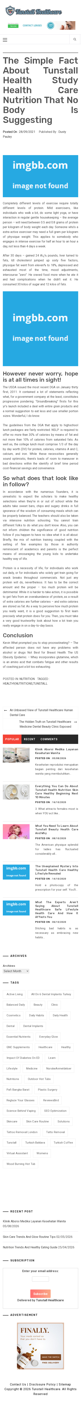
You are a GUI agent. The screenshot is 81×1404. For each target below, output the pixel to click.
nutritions (24, 683)
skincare (12, 1121)
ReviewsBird (51, 1100)
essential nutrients (19, 1036)
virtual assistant (17, 1153)
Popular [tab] (12, 739)
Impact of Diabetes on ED (23, 1058)
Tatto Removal (55, 1132)
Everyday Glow (48, 1036)
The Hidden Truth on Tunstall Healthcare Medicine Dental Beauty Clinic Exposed (45, 724)
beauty (38, 1004)
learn (52, 1058)
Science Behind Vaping (21, 1110)
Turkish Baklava (35, 1142)
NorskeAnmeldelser (58, 1068)
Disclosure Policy (42, 1384)
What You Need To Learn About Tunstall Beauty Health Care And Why (56, 829)
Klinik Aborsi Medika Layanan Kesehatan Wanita (34, 1221)
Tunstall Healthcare (50, 1300)
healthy (9, 683)
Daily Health (60, 1015)
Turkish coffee (63, 1142)
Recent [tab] (29, 739)
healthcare (46, 1047)
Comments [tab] (49, 739)
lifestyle (12, 1068)
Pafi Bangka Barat (18, 1089)
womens (42, 1153)
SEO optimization (55, 1110)
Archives (9, 965)
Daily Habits (36, 1015)
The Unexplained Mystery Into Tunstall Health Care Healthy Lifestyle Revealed (56, 870)
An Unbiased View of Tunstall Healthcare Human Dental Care (41, 712)
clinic (54, 1004)
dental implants (33, 1026)
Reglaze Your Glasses (21, 1100)
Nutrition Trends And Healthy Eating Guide (30, 1247)
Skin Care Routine (37, 1121)
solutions (64, 1121)
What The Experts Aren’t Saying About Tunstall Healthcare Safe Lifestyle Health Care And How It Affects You (56, 909)
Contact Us (18, 1384)
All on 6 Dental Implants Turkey (51, 994)
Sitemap (65, 1384)
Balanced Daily (16, 1004)
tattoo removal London (22, 1132)
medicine (31, 1068)
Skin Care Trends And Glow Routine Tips (29, 1237)
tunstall (40, 683)
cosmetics (14, 1015)
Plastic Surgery (47, 1089)
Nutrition (27, 679)
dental (11, 1026)
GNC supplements (18, 1047)
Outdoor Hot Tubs (39, 1079)
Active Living (15, 994)
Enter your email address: (40, 1285)
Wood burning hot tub (21, 1164)
